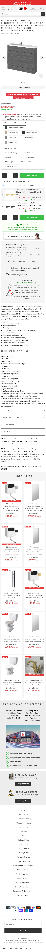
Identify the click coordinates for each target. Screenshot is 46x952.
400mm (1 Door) (11, 153)
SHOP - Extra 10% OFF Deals (15, 948)
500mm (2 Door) (27, 153)
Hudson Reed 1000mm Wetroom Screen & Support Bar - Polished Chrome (34, 508)
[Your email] (23, 924)
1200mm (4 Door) (11, 166)
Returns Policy (23, 840)
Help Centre (23, 814)
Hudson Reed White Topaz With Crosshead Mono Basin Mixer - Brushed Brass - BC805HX (34, 682)
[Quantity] (10, 175)
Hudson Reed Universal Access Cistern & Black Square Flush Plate (11, 552)
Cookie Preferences (23, 861)
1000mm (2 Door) (27, 157)
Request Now (23, 783)
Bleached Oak (13, 132)
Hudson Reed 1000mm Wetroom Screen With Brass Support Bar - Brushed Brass (34, 639)
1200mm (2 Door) (27, 162)
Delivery (24, 831)
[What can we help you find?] (23, 14)
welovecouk (25, 938)
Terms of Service (23, 857)
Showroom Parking (24, 819)
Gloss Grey (12, 137)
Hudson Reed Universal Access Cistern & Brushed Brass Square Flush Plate (34, 595)
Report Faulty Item (22, 882)
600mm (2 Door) (11, 157)
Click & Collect (22, 895)
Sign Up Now (23, 800)
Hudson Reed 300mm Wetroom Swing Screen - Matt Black (11, 595)
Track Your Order (22, 874)
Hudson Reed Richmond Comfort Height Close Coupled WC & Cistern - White (12, 639)
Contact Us (23, 827)
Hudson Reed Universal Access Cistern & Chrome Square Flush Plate (11, 508)
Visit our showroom (24, 823)
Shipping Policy (23, 844)
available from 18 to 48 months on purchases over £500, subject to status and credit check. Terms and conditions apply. (24, 116)
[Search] (43, 14)
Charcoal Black (31, 132)
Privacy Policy (24, 852)
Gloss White (28, 137)
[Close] (30, 948)
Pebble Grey (12, 142)
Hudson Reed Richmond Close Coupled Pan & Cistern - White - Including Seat (11, 682)
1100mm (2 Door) (11, 162)
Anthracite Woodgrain (16, 127)
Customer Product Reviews (23, 865)
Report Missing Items (22, 887)
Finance (23, 835)
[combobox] (23, 14)
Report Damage (22, 878)
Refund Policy (24, 848)
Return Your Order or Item (22, 891)
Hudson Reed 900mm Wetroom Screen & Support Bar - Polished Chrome (34, 552)
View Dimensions (24, 87)
